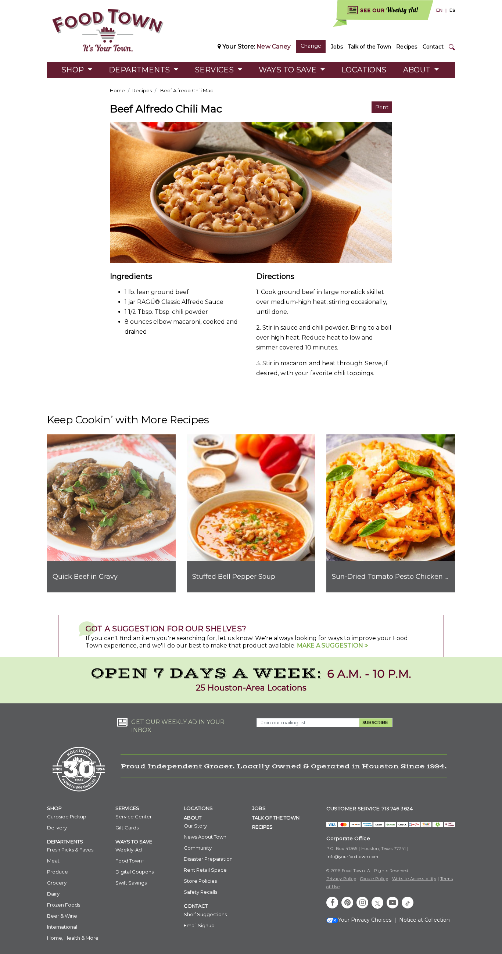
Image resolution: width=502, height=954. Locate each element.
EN (439, 10)
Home (117, 90)
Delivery (57, 828)
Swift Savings (131, 883)
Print (381, 107)
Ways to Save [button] (289, 69)
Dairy (53, 894)
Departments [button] (140, 69)
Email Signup (199, 925)
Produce (57, 872)
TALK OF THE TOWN (276, 818)
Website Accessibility (414, 878)
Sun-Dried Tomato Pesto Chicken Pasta (397, 577)
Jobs (337, 46)
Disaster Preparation (208, 859)
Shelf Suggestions (205, 914)
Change (311, 46)
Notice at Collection (424, 920)
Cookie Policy (374, 878)
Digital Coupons (134, 872)
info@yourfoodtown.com (352, 856)
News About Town (205, 837)
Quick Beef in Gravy (85, 577)
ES (452, 10)
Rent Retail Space (205, 870)
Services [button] (215, 69)
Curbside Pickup (66, 816)
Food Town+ (129, 861)
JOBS (259, 808)
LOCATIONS (198, 808)
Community (198, 848)
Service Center (133, 816)
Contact (433, 46)
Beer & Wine (62, 916)
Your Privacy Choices (364, 920)
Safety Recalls (200, 892)
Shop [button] (73, 69)
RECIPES (262, 827)
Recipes (406, 46)
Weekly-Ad (128, 850)
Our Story (195, 826)
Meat (53, 861)
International (62, 927)
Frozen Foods (63, 905)
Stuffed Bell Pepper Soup (233, 577)
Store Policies (200, 881)
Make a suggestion (331, 645)
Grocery (57, 883)
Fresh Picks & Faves (70, 850)
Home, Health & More (72, 938)
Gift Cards (127, 828)
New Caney (274, 46)
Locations (364, 69)
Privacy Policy (341, 878)
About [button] (418, 69)
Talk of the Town (369, 46)
